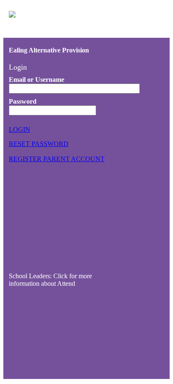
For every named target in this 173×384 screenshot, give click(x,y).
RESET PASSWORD (38, 143)
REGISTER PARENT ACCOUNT (57, 158)
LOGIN (19, 129)
